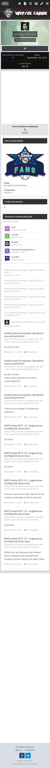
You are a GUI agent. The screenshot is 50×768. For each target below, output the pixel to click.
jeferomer (39, 305)
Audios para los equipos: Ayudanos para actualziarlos (23, 335)
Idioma (18, 750)
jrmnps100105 (10, 270)
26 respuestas (31, 352)
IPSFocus (30, 747)
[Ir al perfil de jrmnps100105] (7, 322)
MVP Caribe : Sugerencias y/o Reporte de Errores (23, 340)
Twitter (28, 755)
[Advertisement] (25, 96)
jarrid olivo (40, 280)
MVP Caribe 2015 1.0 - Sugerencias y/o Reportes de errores (23, 427)
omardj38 (39, 289)
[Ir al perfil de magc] (7, 228)
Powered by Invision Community (25, 764)
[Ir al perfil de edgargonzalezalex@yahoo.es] (7, 251)
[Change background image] (36, 3)
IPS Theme (20, 747)
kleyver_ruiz (40, 313)
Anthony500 (40, 297)
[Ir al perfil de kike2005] (7, 243)
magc (13, 227)
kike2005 (14, 242)
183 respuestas (32, 444)
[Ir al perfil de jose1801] (7, 236)
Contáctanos (30, 750)
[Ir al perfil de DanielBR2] (7, 258)
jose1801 (14, 234)
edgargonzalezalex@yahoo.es (23, 249)
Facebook (22, 755)
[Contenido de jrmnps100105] (25, 48)
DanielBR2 (15, 257)
